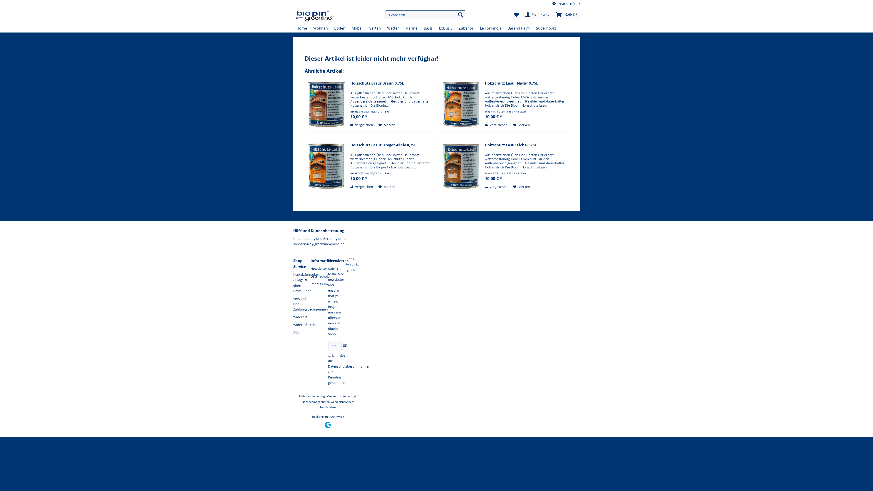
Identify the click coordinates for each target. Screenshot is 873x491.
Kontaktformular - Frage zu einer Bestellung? (300, 282)
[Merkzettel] (516, 14)
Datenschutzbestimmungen (349, 366)
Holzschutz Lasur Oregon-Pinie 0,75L (383, 145)
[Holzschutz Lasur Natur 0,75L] (461, 104)
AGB (296, 332)
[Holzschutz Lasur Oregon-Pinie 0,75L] (326, 166)
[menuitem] (425, 14)
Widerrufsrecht (300, 325)
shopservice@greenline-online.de (318, 244)
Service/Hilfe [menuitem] (566, 4)
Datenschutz (318, 276)
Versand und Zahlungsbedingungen (300, 304)
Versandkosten (336, 396)
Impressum (318, 284)
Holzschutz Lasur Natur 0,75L (511, 83)
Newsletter (318, 268)
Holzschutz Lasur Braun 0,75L (377, 83)
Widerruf (300, 317)
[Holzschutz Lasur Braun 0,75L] (326, 104)
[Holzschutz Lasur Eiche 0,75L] (461, 166)
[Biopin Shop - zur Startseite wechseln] (315, 16)
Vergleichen (363, 125)
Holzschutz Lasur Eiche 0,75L (511, 145)
